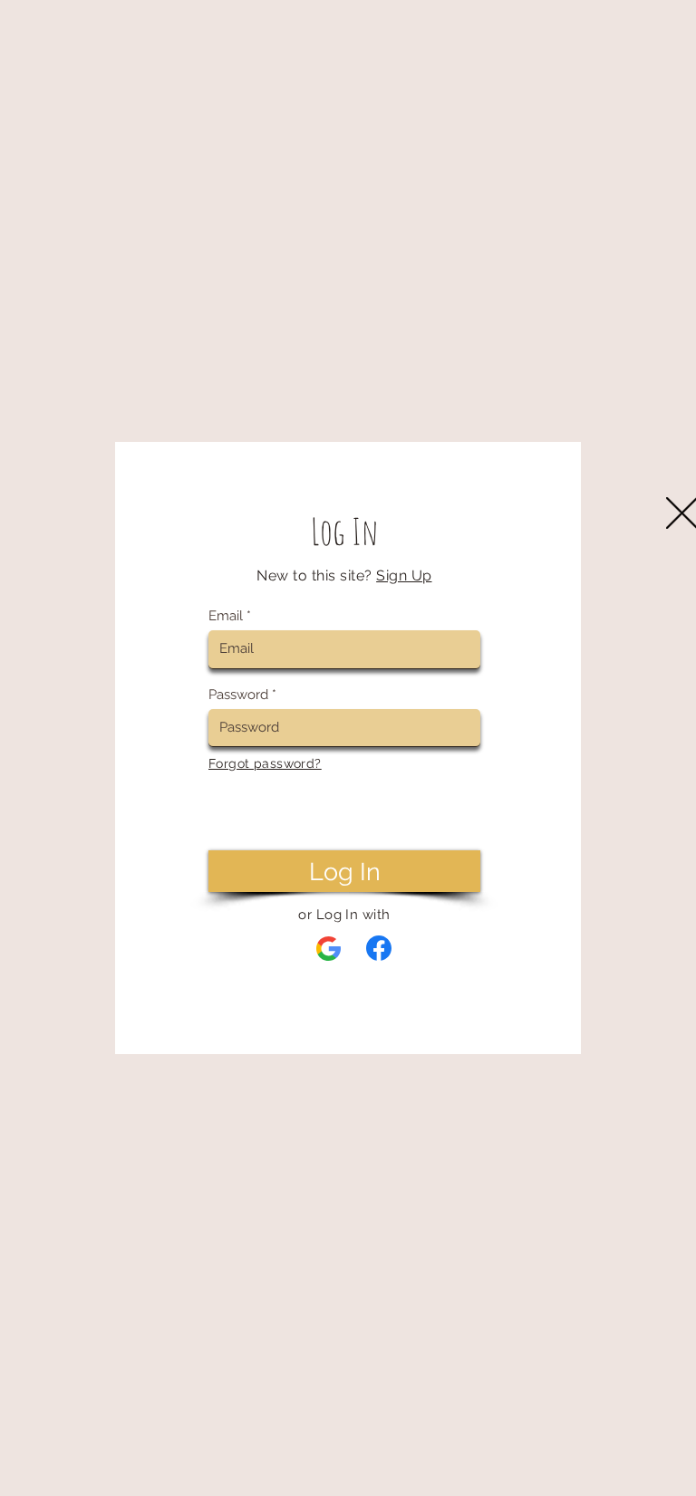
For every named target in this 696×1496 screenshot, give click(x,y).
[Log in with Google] (329, 949)
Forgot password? (265, 763)
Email (225, 616)
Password (238, 695)
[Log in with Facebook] (379, 948)
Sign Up (403, 575)
